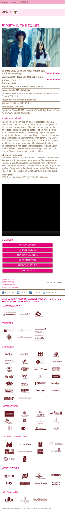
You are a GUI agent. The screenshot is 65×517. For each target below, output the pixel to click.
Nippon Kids (27, 270)
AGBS (4, 287)
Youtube (36, 292)
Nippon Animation (27, 255)
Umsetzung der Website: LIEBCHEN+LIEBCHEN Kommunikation (26, 508)
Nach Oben (56, 282)
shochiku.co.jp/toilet (11, 118)
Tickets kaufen (52, 73)
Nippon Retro (27, 260)
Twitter (23, 292)
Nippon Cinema (27, 245)
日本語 (23, 2)
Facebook (9, 292)
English (14, 2)
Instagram (51, 292)
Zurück (8, 240)
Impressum (13, 287)
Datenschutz (8, 284)
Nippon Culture (27, 265)
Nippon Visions (27, 250)
